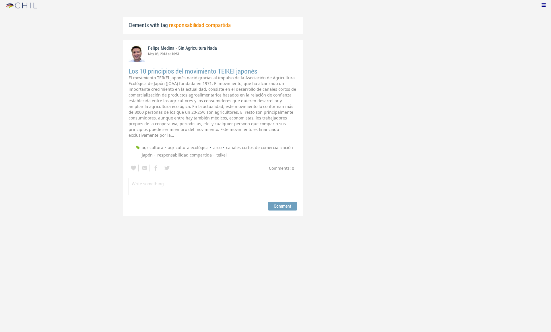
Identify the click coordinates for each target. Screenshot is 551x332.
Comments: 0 (281, 168)
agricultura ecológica (188, 147)
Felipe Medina (161, 48)
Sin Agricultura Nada (197, 48)
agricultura (152, 147)
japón (147, 155)
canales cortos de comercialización (259, 147)
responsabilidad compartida (184, 155)
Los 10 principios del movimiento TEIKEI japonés (193, 71)
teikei (221, 155)
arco (217, 147)
